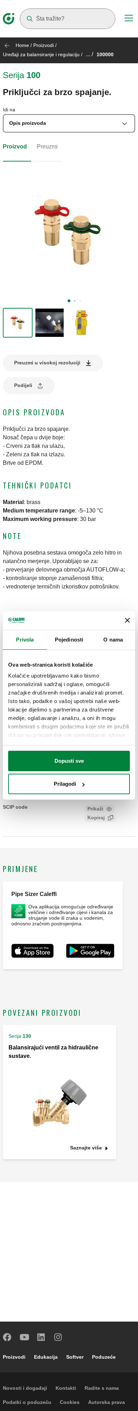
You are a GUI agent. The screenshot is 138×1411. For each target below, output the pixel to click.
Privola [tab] (25, 640)
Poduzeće (104, 1357)
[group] (18, 323)
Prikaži (95, 809)
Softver (75, 1357)
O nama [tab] (113, 640)
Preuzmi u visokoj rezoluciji (47, 362)
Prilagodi (65, 784)
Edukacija (46, 1357)
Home (22, 45)
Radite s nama (102, 1388)
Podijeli (23, 385)
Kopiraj (96, 817)
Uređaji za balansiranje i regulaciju (41, 54)
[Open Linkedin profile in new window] (41, 1337)
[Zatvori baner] (127, 620)
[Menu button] (128, 19)
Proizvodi (43, 45)
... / (89, 54)
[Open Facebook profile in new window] (7, 1337)
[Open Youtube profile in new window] (24, 1337)
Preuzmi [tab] (47, 147)
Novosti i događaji (25, 1388)
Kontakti (66, 1388)
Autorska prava (106, 1402)
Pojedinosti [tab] (69, 640)
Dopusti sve (69, 761)
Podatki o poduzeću (27, 1402)
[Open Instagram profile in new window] (58, 1337)
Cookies (70, 1402)
